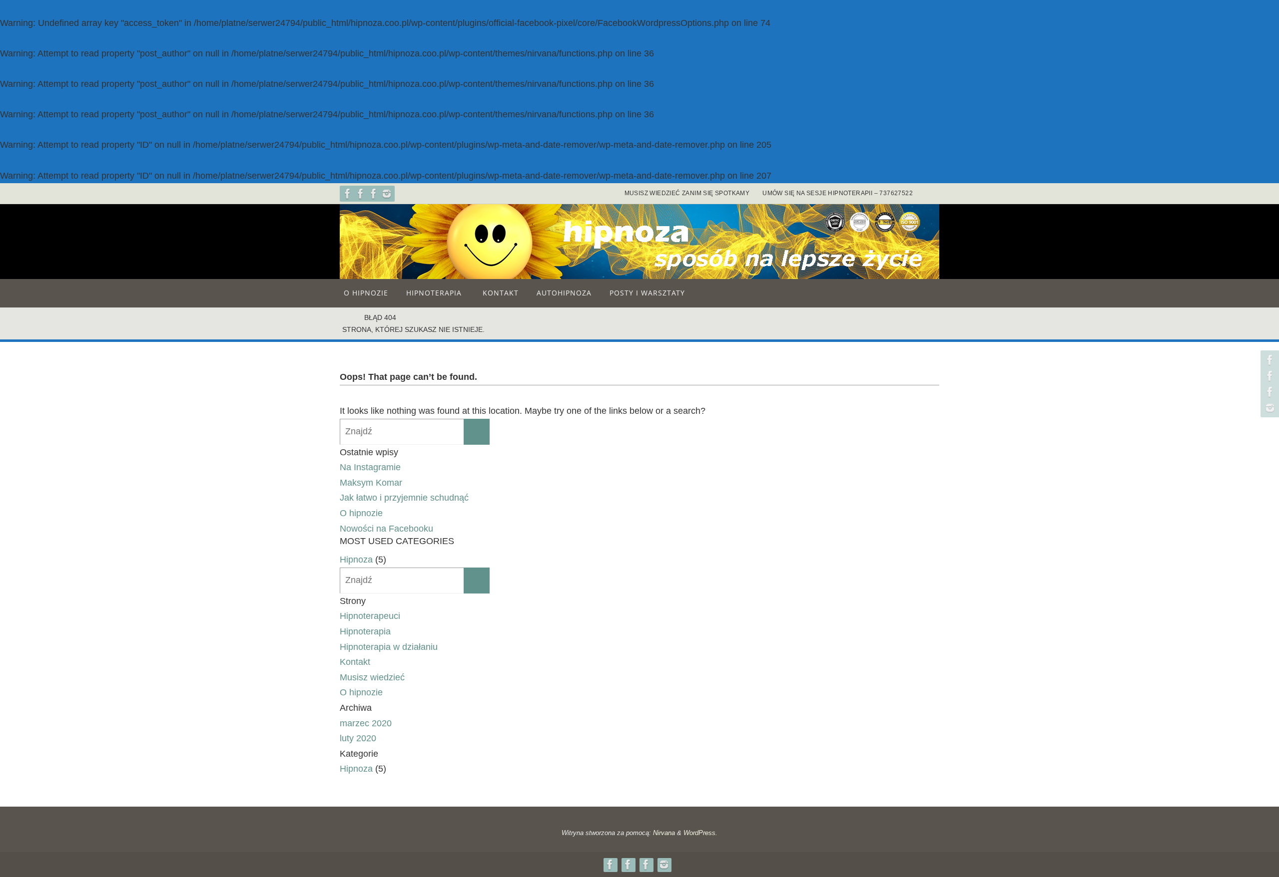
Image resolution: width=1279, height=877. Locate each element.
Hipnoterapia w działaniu (389, 647)
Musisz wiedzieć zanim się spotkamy (687, 193)
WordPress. (700, 833)
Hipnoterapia (365, 631)
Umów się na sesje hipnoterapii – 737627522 (837, 193)
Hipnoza (356, 560)
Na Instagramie (370, 467)
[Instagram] (387, 194)
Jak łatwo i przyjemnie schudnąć (404, 498)
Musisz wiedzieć (372, 677)
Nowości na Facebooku (386, 529)
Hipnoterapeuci (370, 616)
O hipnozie (361, 513)
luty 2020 (358, 738)
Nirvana (664, 833)
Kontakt (355, 662)
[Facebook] (348, 194)
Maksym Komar (371, 483)
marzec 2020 (366, 723)
